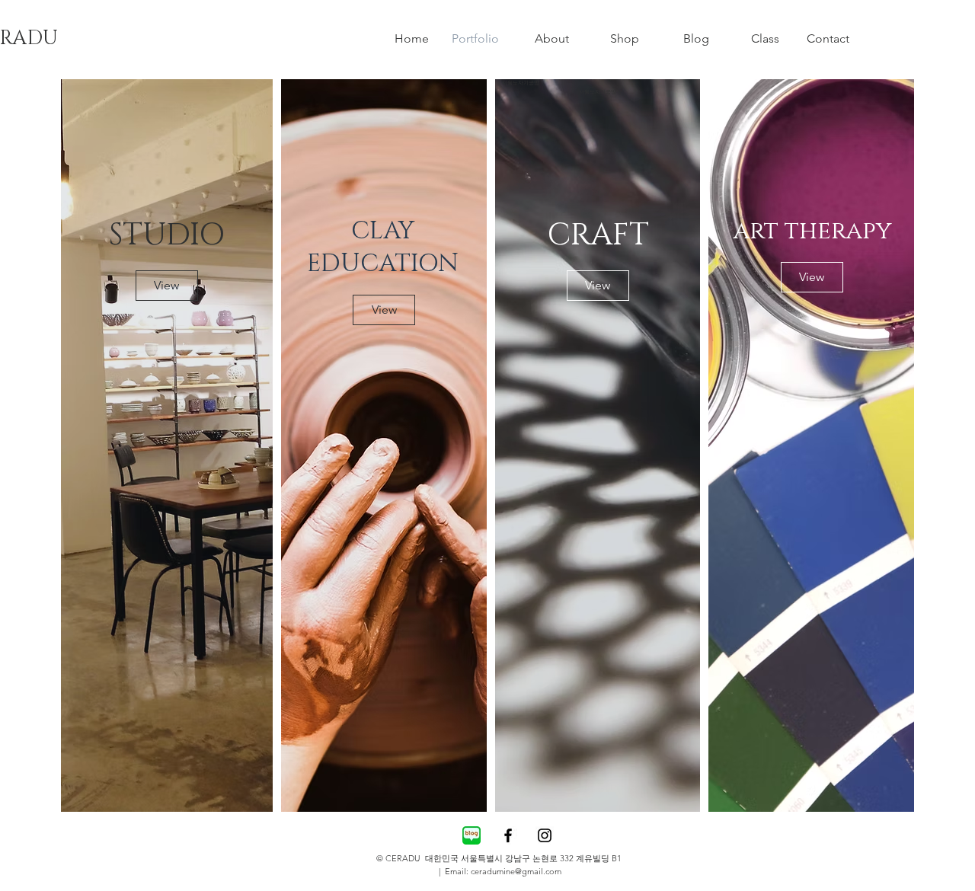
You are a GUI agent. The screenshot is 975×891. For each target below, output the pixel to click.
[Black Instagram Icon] (544, 835)
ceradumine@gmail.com (516, 871)
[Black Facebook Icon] (508, 835)
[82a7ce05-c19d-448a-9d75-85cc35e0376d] (471, 835)
